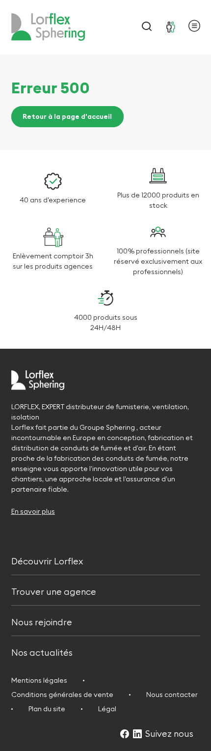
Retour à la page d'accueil (67, 116)
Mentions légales (39, 680)
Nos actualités (42, 652)
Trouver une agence (53, 590)
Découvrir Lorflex (47, 560)
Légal (107, 708)
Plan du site (46, 708)
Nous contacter (172, 694)
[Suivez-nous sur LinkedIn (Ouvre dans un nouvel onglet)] (137, 734)
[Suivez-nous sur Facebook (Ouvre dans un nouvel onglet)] (124, 734)
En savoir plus (33, 511)
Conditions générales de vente (62, 694)
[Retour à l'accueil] (48, 27)
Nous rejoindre (41, 621)
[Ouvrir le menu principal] (194, 27)
